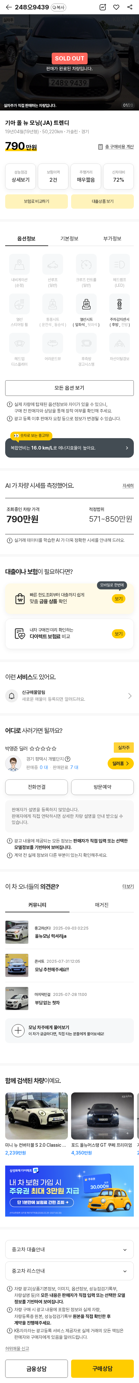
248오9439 (39, 7)
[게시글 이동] (69, 932)
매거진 (102, 905)
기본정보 (69, 239)
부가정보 (112, 239)
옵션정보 (26, 239)
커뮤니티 (37, 905)
